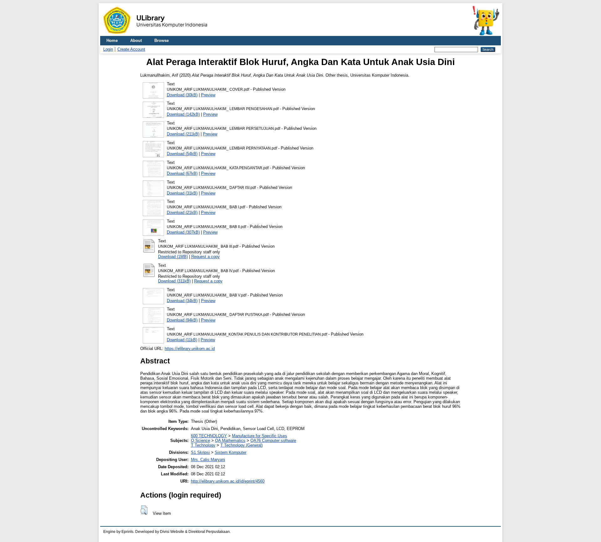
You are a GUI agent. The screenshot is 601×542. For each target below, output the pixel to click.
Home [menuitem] (112, 40)
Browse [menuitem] (161, 40)
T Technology (203, 445)
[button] (143, 510)
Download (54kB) (182, 153)
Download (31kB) (182, 193)
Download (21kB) (182, 212)
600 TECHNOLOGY (209, 435)
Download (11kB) (182, 339)
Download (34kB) (182, 300)
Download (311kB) (174, 281)
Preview (208, 95)
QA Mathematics (230, 440)
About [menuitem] (136, 40)
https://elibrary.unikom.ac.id (190, 348)
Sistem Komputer (230, 452)
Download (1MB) (173, 256)
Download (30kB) (182, 95)
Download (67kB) (182, 173)
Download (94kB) (182, 320)
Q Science (200, 440)
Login (108, 49)
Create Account (131, 49)
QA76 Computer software (273, 440)
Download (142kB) (183, 114)
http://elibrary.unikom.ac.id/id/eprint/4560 (228, 481)
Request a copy (205, 256)
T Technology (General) (241, 445)
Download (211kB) (183, 134)
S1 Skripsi (200, 452)
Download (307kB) (183, 232)
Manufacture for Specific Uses (259, 435)
